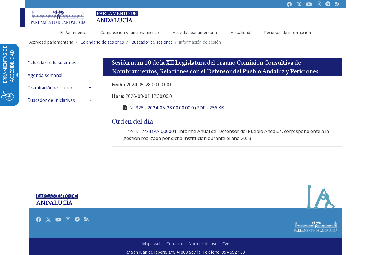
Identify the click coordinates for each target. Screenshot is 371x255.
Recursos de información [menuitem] (287, 32)
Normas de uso (203, 243)
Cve (225, 243)
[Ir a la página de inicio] (58, 17)
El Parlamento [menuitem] (73, 32)
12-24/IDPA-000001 (155, 131)
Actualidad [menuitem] (240, 32)
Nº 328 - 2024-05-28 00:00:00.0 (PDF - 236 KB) (177, 108)
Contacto (175, 243)
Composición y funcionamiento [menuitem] (129, 32)
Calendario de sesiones (52, 63)
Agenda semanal (45, 75)
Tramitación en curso (50, 88)
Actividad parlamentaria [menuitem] (195, 32)
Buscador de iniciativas (51, 100)
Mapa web (152, 243)
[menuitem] (61, 63)
